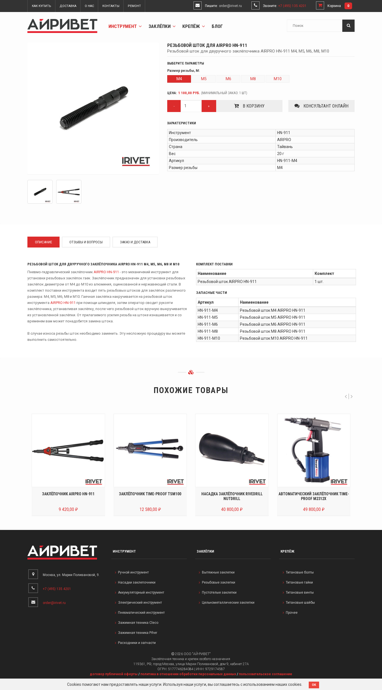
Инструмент (123, 26)
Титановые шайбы (300, 603)
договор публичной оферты (114, 674)
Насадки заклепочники (136, 582)
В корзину (253, 106)
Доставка (68, 6)
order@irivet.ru (230, 6)
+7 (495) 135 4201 (292, 6)
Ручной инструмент (133, 572)
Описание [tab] (43, 242)
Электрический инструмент (140, 603)
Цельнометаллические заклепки (228, 603)
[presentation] (346, 396)
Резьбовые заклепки (218, 582)
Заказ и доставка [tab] (135, 242)
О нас (89, 6)
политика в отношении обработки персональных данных (188, 674)
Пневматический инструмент (141, 613)
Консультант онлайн (325, 106)
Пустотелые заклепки (219, 592)
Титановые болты (300, 572)
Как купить (41, 6)
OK (314, 685)
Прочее (292, 613)
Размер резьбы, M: (183, 71)
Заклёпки (160, 26)
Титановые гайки (299, 582)
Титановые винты (300, 592)
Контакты (110, 6)
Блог (217, 26)
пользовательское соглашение (265, 674)
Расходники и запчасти (137, 643)
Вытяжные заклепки (218, 572)
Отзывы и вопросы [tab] (86, 242)
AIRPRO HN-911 (106, 272)
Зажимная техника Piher (137, 633)
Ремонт (134, 6)
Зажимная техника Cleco (138, 623)
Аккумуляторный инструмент (141, 592)
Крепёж (191, 26)
